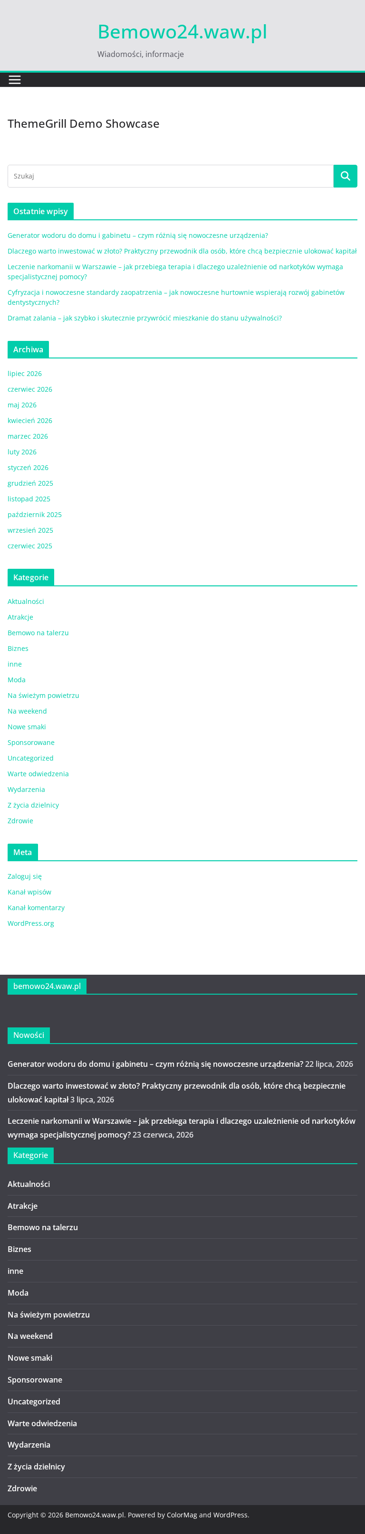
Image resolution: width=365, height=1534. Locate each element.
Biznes (18, 648)
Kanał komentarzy (36, 907)
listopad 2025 (29, 498)
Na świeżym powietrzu (43, 695)
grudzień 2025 (30, 483)
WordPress (230, 1514)
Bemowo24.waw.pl (182, 31)
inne (15, 663)
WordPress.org (31, 923)
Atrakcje (20, 616)
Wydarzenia (26, 789)
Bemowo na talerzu (38, 632)
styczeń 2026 (28, 467)
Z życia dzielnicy (33, 804)
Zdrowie (20, 820)
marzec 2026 (28, 436)
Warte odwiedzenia (38, 773)
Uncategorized (31, 757)
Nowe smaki (27, 726)
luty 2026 (22, 451)
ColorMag (182, 1514)
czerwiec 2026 (30, 389)
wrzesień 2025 (30, 530)
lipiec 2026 (25, 373)
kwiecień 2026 (30, 420)
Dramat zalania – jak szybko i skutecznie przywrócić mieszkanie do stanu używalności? (145, 317)
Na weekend (27, 710)
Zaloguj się (25, 876)
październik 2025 (35, 514)
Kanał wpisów (29, 891)
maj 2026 (22, 404)
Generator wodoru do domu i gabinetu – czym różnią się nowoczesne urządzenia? (138, 235)
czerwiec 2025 (30, 545)
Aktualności (26, 601)
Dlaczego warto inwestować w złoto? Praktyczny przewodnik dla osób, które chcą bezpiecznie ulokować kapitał (182, 250)
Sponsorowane (31, 742)
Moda (17, 679)
